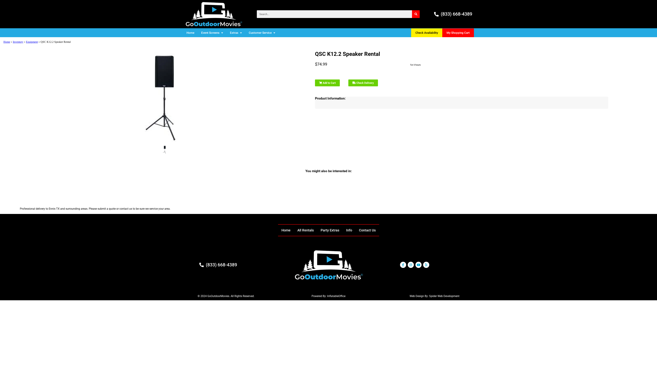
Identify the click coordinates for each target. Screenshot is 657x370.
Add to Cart (329, 82)
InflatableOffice (336, 296)
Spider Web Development (444, 296)
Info (349, 230)
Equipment (32, 41)
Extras (234, 32)
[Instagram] (411, 265)
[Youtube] (418, 265)
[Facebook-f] (403, 265)
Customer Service (260, 32)
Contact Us (367, 230)
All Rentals (305, 230)
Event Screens (210, 32)
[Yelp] (426, 265)
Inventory (18, 41)
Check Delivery (365, 82)
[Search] (416, 14)
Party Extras (330, 230)
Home (190, 32)
